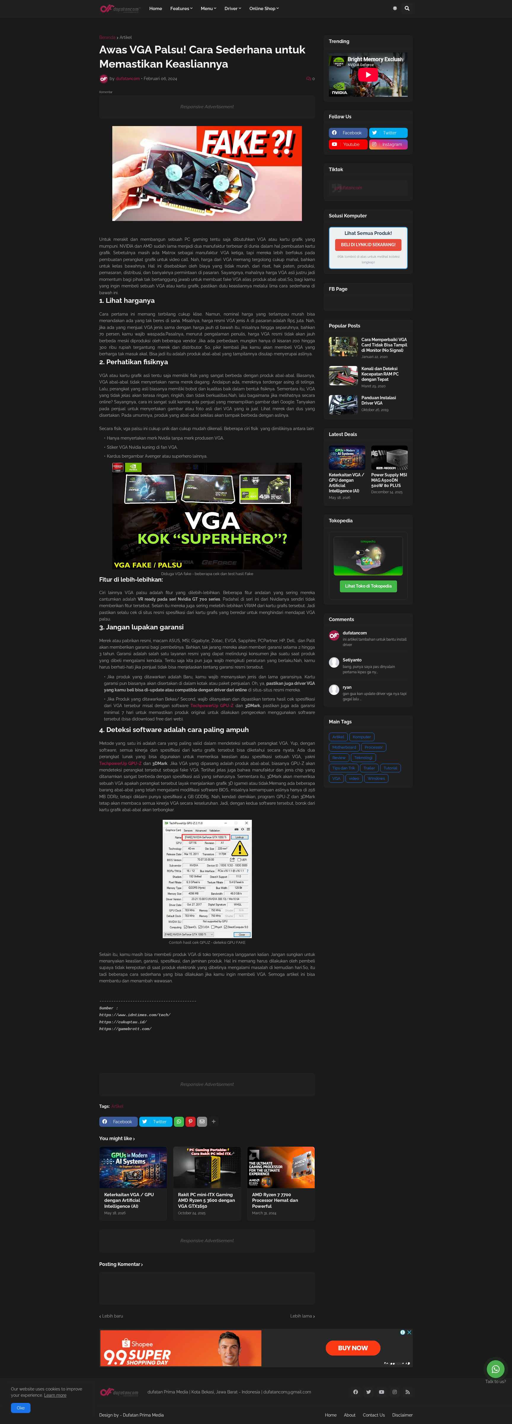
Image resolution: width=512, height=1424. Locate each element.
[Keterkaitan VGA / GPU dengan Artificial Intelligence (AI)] (133, 1167)
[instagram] (395, 1392)
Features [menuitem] (179, 8)
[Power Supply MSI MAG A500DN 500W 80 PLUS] (389, 458)
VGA (336, 778)
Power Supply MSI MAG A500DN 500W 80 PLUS (389, 480)
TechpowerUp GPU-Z (212, 705)
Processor (374, 747)
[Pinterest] (190, 1122)
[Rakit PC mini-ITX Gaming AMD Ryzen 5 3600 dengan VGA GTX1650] (207, 1167)
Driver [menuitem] (231, 8)
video (354, 778)
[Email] (202, 1122)
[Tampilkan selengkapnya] (214, 1122)
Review (339, 757)
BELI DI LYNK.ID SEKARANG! (368, 244)
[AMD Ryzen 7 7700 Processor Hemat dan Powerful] (281, 1167)
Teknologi (363, 757)
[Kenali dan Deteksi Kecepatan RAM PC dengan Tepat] (343, 375)
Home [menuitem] (155, 8)
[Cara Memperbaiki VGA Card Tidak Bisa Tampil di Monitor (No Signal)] (343, 346)
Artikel (126, 37)
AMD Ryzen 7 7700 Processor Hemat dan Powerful (275, 1200)
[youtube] (382, 1392)
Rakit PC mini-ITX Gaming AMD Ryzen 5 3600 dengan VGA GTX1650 (206, 1200)
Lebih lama (301, 1316)
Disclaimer (402, 1415)
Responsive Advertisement (207, 106)
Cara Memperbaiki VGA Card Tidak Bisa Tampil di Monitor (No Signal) (384, 345)
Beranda (107, 37)
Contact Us (374, 1415)
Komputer (362, 737)
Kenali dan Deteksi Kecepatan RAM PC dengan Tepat (380, 374)
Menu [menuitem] (207, 8)
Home (331, 1415)
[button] (394, 8)
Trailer (369, 768)
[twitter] (369, 1392)
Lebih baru (112, 1316)
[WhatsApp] (179, 1122)
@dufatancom (348, 187)
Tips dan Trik (343, 768)
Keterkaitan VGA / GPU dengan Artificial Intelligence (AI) (129, 1200)
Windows (376, 778)
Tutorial (390, 768)
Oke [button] (21, 1408)
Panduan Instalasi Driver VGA (378, 400)
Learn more (55, 1395)
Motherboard (344, 747)
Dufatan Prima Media (143, 1415)
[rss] (408, 1392)
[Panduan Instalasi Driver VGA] (343, 404)
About (350, 1415)
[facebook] (356, 1392)
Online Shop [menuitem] (262, 8)
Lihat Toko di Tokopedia (368, 586)
